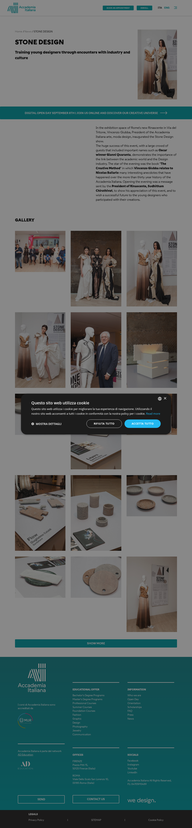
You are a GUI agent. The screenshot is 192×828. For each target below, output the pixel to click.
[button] (46, 424)
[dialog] (96, 414)
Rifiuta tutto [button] (104, 423)
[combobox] (160, 398)
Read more (153, 413)
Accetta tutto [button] (143, 423)
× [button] (165, 398)
